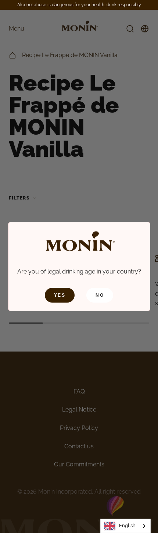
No (100, 295)
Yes (59, 295)
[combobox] (125, 526)
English (127, 525)
